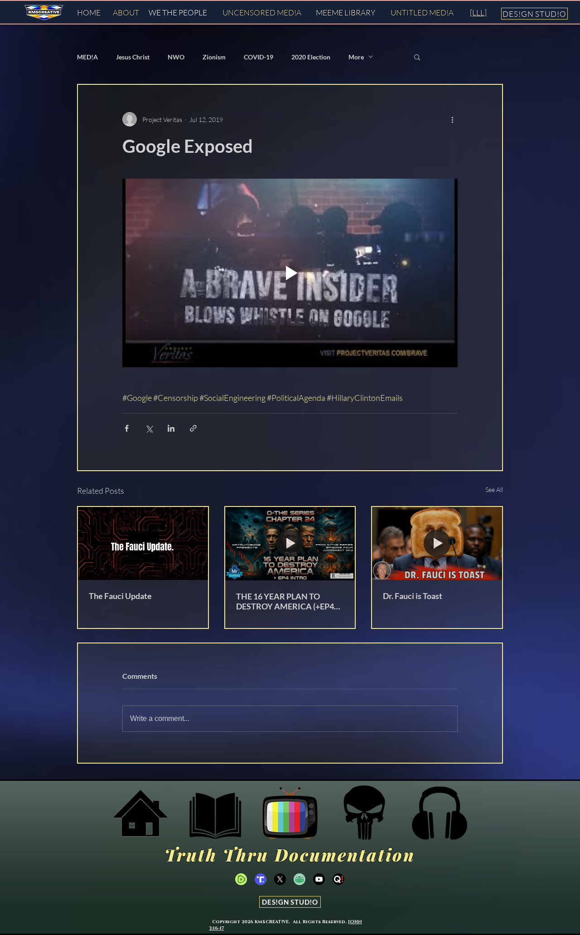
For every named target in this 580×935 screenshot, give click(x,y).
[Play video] (290, 273)
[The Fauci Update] (143, 543)
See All (494, 489)
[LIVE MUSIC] (439, 813)
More (356, 57)
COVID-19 (258, 57)
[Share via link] (193, 428)
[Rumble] (241, 879)
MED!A (87, 57)
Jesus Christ (133, 57)
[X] (280, 879)
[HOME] (140, 813)
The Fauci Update (120, 596)
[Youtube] (319, 879)
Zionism (214, 57)
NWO (176, 57)
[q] (338, 879)
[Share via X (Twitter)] (149, 428)
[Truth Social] (364, 813)
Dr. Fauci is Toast (412, 596)
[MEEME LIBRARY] (215, 813)
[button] (417, 56)
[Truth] (260, 879)
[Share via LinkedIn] (171, 428)
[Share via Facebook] (126, 428)
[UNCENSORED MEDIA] (290, 813)
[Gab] (299, 879)
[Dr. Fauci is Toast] (437, 543)
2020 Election (310, 57)
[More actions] (452, 119)
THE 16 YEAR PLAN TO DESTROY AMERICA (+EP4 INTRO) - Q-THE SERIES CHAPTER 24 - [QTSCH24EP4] (285, 601)
